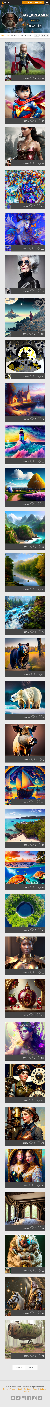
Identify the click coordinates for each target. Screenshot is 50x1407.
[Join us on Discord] (13, 1398)
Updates (43, 1389)
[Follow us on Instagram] (34, 1398)
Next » (31, 1368)
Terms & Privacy (9, 1389)
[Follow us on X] (40, 1398)
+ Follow (45, 35)
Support (26, 1392)
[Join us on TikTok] (18, 1398)
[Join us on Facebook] (29, 1398)
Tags (35, 1389)
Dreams (5, 35)
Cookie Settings (24, 1389)
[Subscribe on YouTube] (24, 1398)
